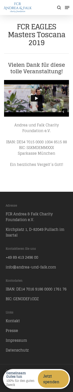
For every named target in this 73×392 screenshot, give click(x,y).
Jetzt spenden (51, 379)
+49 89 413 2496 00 (22, 257)
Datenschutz (17, 350)
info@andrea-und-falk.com (31, 267)
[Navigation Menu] (67, 7)
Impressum (16, 340)
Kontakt (13, 321)
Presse (12, 330)
